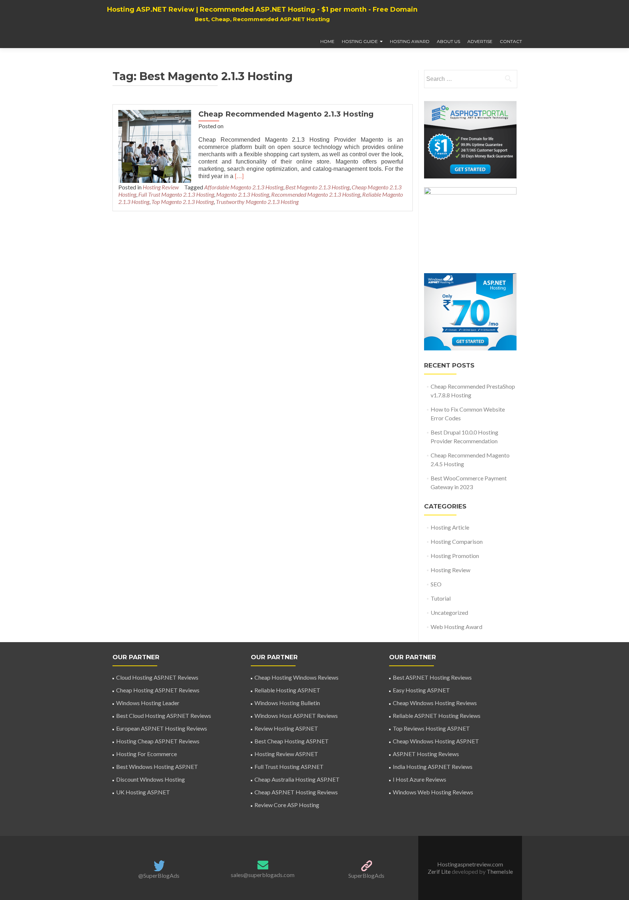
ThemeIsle (500, 871)
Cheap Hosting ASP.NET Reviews (157, 690)
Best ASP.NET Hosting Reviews (432, 677)
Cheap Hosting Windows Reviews (296, 677)
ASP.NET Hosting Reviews (426, 753)
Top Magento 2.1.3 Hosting (182, 201)
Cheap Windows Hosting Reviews (435, 702)
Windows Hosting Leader (147, 702)
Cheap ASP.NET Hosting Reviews (296, 792)
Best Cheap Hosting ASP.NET (291, 741)
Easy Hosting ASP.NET (421, 690)
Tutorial (441, 598)
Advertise (479, 41)
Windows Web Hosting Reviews (433, 792)
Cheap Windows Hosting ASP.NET (436, 741)
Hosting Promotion (455, 555)
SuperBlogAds (366, 875)
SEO (436, 584)
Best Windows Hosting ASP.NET (157, 766)
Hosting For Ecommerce (146, 753)
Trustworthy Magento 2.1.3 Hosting (257, 201)
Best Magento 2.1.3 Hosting (317, 187)
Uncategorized (449, 612)
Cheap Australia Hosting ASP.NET (297, 779)
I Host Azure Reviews (419, 779)
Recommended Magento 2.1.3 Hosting (315, 194)
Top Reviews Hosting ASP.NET (431, 728)
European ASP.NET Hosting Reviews (161, 728)
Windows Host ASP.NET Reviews (296, 715)
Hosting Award (410, 41)
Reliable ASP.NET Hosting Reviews (436, 715)
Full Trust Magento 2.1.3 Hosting (176, 194)
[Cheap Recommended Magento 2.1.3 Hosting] (154, 145)
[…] (239, 176)
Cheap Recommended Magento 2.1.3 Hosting (285, 114)
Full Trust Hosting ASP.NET (289, 766)
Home (327, 41)
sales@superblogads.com (262, 874)
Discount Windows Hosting (150, 779)
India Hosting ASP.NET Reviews (432, 766)
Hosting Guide (360, 41)
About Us (448, 41)
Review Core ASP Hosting (286, 804)
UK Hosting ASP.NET (143, 792)
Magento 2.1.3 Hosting (242, 194)
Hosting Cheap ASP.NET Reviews (157, 741)
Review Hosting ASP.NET (286, 728)
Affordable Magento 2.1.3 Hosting (243, 187)
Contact (511, 41)
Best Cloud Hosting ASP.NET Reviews (163, 715)
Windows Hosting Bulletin (287, 702)
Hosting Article (450, 527)
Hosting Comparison (457, 541)
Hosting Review (161, 187)
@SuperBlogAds (158, 875)
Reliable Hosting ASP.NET (287, 690)
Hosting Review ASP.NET (286, 753)
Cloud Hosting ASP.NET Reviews (157, 677)
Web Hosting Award (456, 626)
